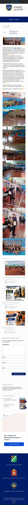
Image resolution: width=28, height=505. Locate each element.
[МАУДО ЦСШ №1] (14, 8)
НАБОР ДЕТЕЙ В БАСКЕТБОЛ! (8, 328)
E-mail (4, 362)
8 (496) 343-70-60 (14, 1)
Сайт (3, 368)
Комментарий (5, 344)
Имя (3, 357)
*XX (8, 55)
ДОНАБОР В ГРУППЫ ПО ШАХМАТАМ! (10, 302)
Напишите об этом (14, 444)
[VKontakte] (13, 502)
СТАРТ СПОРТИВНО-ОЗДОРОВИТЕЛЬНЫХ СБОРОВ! (13, 277)
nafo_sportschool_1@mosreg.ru (14, 2)
